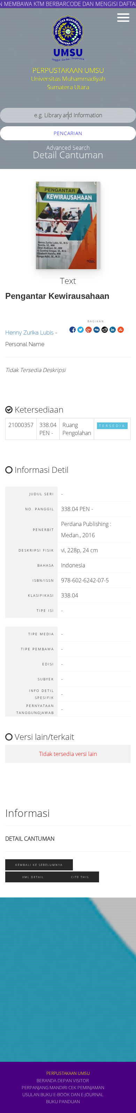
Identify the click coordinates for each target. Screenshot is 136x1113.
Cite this (80, 877)
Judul (13, 942)
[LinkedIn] (112, 329)
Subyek (16, 921)
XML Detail (33, 877)
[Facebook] (72, 329)
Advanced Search (68, 148)
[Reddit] (104, 329)
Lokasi (15, 1045)
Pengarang (19, 983)
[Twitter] (80, 329)
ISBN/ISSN (19, 1004)
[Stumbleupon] (121, 329)
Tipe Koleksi (21, 1024)
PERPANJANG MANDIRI (44, 1087)
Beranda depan (54, 1080)
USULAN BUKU (37, 1094)
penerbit (17, 963)
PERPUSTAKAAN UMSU (68, 1073)
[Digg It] (96, 329)
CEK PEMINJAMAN (86, 1087)
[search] (68, 115)
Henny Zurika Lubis (29, 332)
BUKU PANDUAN (63, 1101)
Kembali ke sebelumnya (39, 865)
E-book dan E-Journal (78, 1094)
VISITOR (81, 1080)
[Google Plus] (88, 329)
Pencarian (68, 133)
